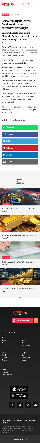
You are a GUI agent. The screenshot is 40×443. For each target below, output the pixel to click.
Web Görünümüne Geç (20, 439)
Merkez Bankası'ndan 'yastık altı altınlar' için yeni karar (18, 290)
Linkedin (8, 155)
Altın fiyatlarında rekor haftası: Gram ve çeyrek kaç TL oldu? (19, 236)
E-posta (9, 162)
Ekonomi (5, 14)
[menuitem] (22, 4)
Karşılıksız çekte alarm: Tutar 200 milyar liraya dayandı (17, 263)
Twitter (8, 141)
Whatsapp (9, 127)
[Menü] (35, 4)
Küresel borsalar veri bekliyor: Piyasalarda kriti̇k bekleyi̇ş (18, 210)
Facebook (9, 134)
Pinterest (9, 148)
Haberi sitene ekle (23, 320)
